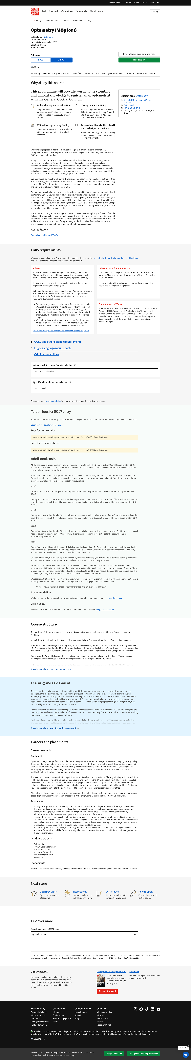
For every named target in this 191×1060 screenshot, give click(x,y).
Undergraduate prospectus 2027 (111, 972)
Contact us (134, 972)
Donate (137, 3)
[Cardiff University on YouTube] (158, 1009)
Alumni (128, 3)
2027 (62, 60)
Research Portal (104, 1025)
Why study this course (40, 74)
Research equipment (62, 1019)
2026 (40, 60)
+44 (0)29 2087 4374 (133, 108)
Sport (55, 1022)
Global (92, 11)
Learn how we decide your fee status (47, 425)
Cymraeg (155, 11)
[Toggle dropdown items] (156, 371)
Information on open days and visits (139, 54)
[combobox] (95, 371)
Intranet (100, 1015)
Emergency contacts (40, 1022)
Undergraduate (51, 21)
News (144, 3)
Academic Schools (39, 1012)
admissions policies (52, 401)
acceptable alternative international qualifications (116, 258)
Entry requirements (60, 74)
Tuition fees (77, 74)
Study (44, 11)
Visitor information (39, 1015)
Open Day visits (48, 892)
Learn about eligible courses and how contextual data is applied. (61, 331)
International (80, 892)
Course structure (91, 74)
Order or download (107, 991)
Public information (39, 1025)
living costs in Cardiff (105, 610)
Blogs (77, 1019)
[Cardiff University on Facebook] (141, 1009)
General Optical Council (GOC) (44, 235)
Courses (65, 21)
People (100, 1022)
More (151, 74)
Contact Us (183, 1048)
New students (81, 1012)
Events (152, 3)
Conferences (58, 1015)
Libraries (56, 1012)
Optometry (48, 37)
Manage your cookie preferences (143, 1054)
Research (53, 11)
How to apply (139, 60)
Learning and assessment (112, 74)
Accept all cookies (113, 1054)
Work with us (67, 11)
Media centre (102, 1019)
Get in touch (129, 105)
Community (81, 11)
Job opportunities (104, 1012)
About (101, 11)
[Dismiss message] (188, 1046)
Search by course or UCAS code (45, 929)
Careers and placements (136, 74)
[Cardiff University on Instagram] (135, 1009)
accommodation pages (114, 598)
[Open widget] (186, 1055)
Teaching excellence (115, 3)
